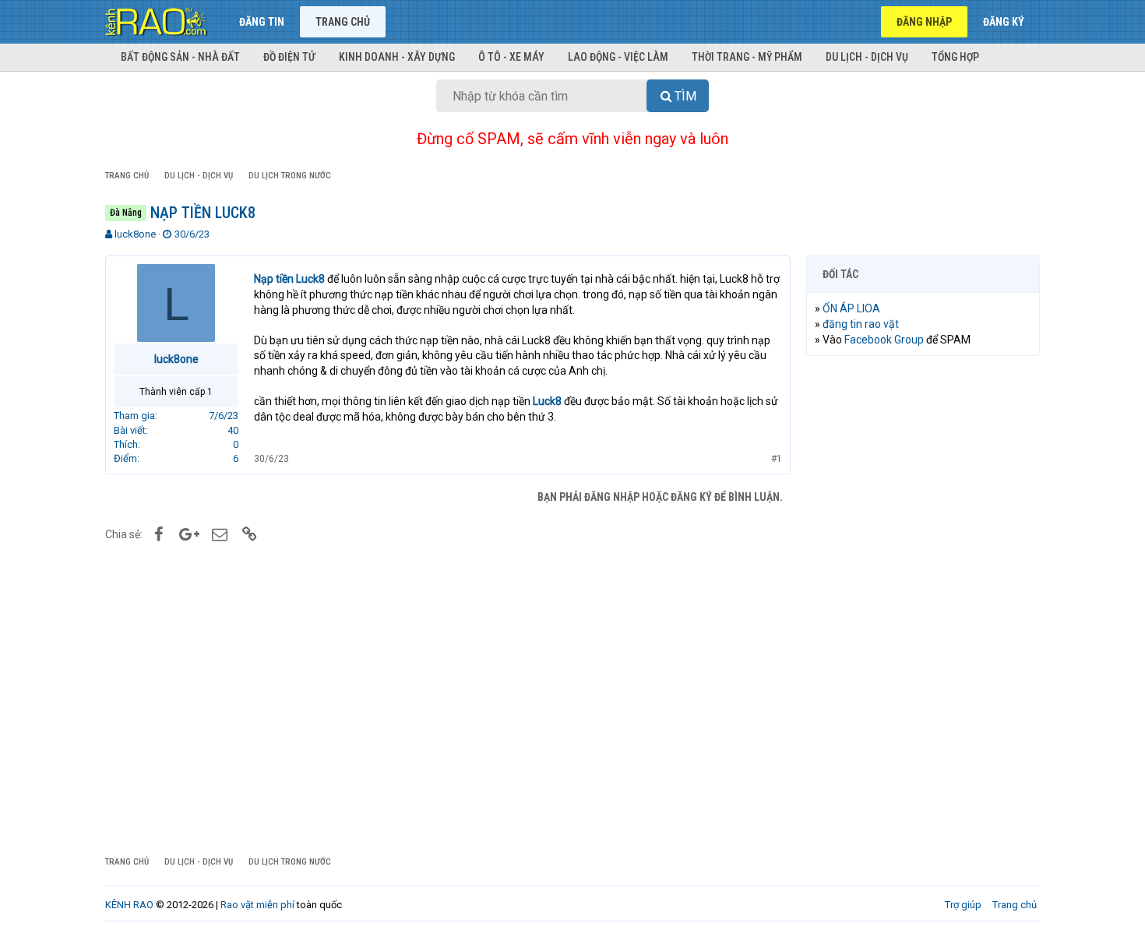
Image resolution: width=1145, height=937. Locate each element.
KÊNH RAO (129, 905)
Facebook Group (884, 339)
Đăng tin (261, 22)
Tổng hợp (955, 57)
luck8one (135, 234)
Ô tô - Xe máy (511, 57)
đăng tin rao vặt (861, 324)
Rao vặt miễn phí (257, 905)
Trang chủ (342, 22)
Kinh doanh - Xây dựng (397, 57)
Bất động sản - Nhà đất (180, 57)
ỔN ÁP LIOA (851, 308)
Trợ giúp (963, 905)
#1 (776, 458)
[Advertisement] (923, 605)
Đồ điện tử (289, 57)
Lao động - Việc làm (618, 57)
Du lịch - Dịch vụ (867, 57)
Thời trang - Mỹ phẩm (747, 57)
